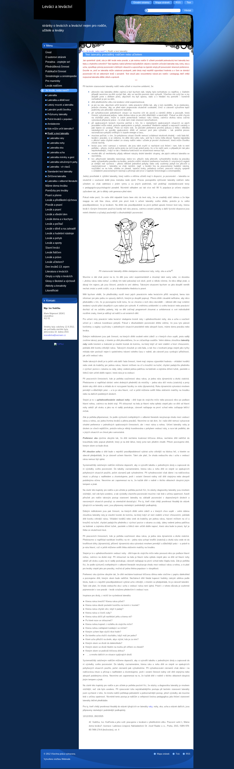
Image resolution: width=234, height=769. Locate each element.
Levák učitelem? (54, 262)
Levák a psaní (53, 209)
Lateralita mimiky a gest (62, 157)
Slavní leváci (52, 247)
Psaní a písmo (53, 195)
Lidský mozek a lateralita (60, 105)
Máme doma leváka (56, 185)
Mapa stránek (163, 754)
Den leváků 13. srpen (57, 266)
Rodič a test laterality (58, 133)
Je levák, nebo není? (57, 90)
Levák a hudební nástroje (59, 233)
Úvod (48, 52)
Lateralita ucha (57, 152)
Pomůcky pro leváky (56, 190)
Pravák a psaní (53, 204)
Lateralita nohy (57, 143)
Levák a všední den (56, 214)
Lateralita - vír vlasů (60, 166)
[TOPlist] (59, 344)
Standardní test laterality (59, 171)
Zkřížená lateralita (56, 176)
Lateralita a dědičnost (58, 100)
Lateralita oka (56, 147)
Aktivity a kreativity (55, 285)
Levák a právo (53, 257)
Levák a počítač (54, 224)
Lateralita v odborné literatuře (62, 181)
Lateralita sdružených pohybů (65, 162)
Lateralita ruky (57, 138)
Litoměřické (51, 290)
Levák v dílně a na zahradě (60, 228)
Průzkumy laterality (57, 114)
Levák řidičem (53, 252)
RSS (188, 754)
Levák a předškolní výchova (61, 200)
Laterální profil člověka (59, 109)
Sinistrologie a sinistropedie (61, 76)
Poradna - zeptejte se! (57, 62)
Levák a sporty (53, 243)
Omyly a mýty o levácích (59, 276)
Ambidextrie (53, 124)
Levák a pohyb (53, 238)
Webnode (66, 759)
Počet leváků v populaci (59, 119)
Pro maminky (52, 81)
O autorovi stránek (55, 57)
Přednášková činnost (57, 66)
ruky (150, 706)
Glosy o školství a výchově (60, 281)
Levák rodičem (53, 85)
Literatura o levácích (56, 271)
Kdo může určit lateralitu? (60, 128)
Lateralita (52, 95)
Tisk (178, 754)
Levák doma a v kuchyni (59, 219)
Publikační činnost (55, 71)
